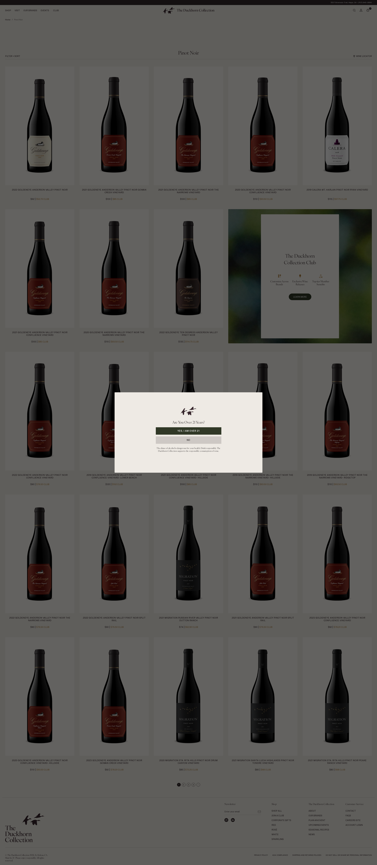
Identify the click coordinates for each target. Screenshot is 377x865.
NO (188, 440)
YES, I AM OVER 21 (188, 430)
